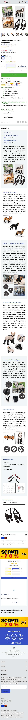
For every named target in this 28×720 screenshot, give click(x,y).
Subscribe (5, 691)
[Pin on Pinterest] (20, 122)
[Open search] (20, 2)
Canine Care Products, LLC (6, 44)
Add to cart (14, 75)
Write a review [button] (14, 578)
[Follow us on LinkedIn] (10, 701)
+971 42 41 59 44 (17, 715)
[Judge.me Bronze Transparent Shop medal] (20, 637)
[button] (4, 46)
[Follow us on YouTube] (7, 701)
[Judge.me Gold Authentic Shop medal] (14, 637)
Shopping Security (7, 109)
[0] (25, 2)
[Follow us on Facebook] (2, 701)
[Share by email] (26, 122)
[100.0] (10, 586)
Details (13, 107)
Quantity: (3, 66)
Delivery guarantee (7, 87)
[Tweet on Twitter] (23, 122)
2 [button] (12, 602)
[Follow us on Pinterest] (5, 701)
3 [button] (14, 602)
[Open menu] (2, 2)
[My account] (22, 2)
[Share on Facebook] (18, 122)
